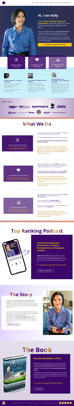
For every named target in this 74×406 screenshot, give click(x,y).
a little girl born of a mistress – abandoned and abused (20, 301)
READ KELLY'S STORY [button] (13, 324)
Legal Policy (22, 403)
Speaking (51, 2)
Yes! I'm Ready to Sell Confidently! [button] (18, 210)
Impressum (36, 403)
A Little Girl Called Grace (23, 317)
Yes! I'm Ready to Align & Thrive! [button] (17, 148)
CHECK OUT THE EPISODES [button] (45, 270)
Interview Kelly (58, 2)
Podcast (46, 2)
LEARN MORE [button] (38, 389)
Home (33, 2)
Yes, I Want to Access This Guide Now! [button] (55, 44)
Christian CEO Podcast (20, 316)
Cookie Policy (29, 403)
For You (41, 2)
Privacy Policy (15, 403)
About (37, 2)
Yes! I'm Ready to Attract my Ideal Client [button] (18, 178)
